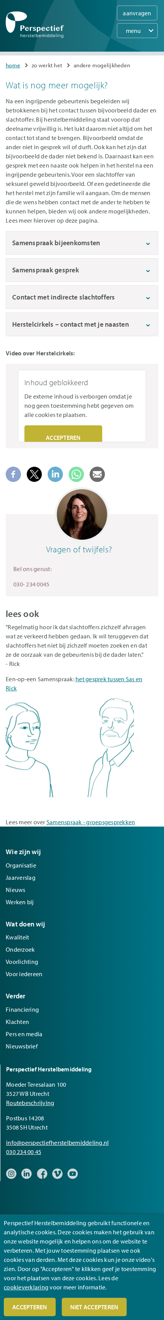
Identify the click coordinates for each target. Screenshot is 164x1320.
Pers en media (24, 1034)
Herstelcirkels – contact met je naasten (70, 324)
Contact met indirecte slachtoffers (63, 297)
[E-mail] (97, 473)
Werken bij (20, 902)
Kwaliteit (17, 937)
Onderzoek (20, 949)
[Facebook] (13, 473)
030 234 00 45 (23, 1152)
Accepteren (63, 437)
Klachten (17, 1021)
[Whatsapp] (76, 473)
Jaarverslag (20, 877)
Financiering (22, 1009)
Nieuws (16, 890)
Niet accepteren (94, 1307)
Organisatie (21, 865)
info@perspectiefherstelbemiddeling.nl (57, 1142)
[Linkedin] (55, 473)
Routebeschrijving (30, 1103)
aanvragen (137, 13)
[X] (34, 473)
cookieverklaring (26, 1287)
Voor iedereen (24, 974)
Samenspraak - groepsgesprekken (91, 822)
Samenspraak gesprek (45, 269)
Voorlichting (22, 961)
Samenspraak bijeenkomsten (56, 242)
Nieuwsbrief (22, 1046)
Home (13, 65)
